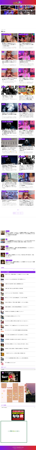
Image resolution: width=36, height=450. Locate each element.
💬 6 (2, 198)
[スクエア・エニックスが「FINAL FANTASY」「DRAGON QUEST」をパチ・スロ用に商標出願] (2, 294)
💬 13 (19, 198)
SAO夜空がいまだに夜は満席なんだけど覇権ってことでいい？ (14, 311)
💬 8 (2, 41)
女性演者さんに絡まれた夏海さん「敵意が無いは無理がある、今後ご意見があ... (17, 348)
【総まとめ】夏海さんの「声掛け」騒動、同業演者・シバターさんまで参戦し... (17, 302)
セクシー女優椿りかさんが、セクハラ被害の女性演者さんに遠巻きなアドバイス (9, 62)
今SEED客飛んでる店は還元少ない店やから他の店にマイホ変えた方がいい (16, 339)
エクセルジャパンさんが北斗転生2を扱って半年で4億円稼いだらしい (15, 279)
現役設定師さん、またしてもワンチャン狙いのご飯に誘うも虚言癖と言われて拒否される (26, 149)
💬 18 (2, 111)
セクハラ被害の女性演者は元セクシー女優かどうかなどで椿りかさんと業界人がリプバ (26, 44)
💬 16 (19, 111)
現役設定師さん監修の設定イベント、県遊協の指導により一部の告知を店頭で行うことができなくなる (9, 166)
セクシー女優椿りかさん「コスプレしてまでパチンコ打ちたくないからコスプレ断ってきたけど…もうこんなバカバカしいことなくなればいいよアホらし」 (26, 116)
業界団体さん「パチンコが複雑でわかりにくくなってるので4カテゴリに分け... (16, 325)
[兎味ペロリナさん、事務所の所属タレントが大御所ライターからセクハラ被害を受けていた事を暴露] (3, 275)
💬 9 (19, 41)
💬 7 (2, 93)
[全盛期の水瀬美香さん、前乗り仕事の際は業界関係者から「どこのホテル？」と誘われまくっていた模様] (2, 308)
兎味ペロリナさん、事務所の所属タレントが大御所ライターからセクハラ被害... (17, 274)
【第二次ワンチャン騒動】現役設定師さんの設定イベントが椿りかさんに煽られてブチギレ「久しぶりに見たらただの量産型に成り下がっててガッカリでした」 (26, 168)
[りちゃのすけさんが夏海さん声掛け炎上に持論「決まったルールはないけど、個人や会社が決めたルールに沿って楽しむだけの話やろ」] (2, 322)
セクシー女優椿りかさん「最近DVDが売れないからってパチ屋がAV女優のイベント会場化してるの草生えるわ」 (26, 132)
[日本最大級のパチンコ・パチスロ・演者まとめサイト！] (18, 2)
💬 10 (2, 163)
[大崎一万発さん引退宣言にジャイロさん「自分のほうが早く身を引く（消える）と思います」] (2, 345)
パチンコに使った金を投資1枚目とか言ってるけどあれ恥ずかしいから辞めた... (16, 334)
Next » (18, 209)
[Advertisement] (18, 22)
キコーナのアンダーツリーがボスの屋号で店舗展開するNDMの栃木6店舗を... (16, 330)
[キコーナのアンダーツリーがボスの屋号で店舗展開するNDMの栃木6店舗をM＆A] (2, 331)
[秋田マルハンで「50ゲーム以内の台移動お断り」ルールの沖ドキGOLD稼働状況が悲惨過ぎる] (2, 299)
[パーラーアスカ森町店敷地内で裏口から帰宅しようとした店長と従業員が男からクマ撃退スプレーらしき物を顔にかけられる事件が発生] (2, 359)
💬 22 (20, 163)
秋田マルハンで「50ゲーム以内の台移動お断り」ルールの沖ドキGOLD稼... (16, 297)
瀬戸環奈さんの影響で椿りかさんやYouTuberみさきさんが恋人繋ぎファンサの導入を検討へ (9, 44)
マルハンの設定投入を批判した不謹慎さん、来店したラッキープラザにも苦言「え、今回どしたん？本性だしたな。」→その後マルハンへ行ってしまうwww (9, 185)
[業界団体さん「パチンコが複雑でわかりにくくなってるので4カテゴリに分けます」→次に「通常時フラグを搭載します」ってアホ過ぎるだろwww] (2, 327)
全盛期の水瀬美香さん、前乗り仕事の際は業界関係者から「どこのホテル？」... (17, 306)
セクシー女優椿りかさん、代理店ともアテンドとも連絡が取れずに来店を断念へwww (26, 79)
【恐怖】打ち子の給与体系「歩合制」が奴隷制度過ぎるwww (14, 283)
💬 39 (3, 128)
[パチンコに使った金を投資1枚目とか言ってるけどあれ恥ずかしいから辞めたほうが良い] (2, 336)
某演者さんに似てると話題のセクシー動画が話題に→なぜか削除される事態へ (9, 114)
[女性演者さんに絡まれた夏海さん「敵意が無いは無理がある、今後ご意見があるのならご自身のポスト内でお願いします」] (2, 350)
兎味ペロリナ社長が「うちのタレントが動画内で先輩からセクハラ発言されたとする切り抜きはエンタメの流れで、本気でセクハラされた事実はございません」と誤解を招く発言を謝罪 (20, 233)
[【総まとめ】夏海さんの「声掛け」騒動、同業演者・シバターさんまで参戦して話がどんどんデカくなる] (2, 303)
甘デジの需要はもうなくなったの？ (10, 362)
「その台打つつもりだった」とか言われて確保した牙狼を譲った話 (15, 353)
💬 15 (19, 76)
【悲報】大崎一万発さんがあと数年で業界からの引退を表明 (14, 288)
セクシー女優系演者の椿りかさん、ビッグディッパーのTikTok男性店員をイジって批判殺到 (26, 184)
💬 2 (19, 93)
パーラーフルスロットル (18, 447)
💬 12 (19, 128)
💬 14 (2, 76)
